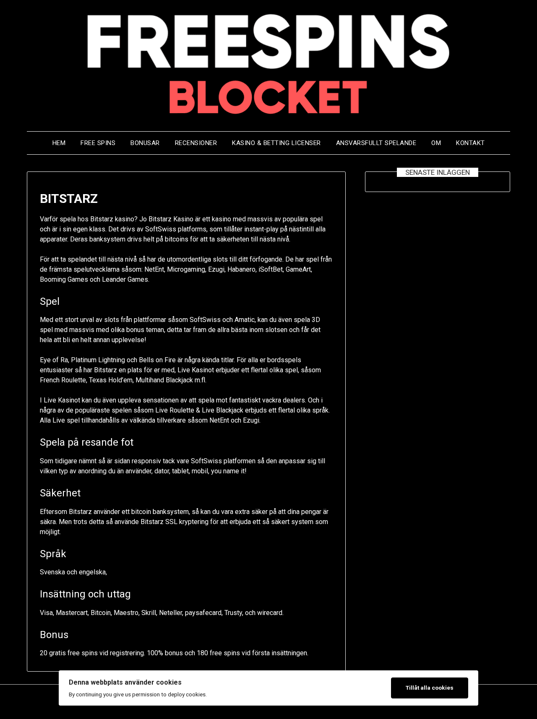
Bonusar (145, 143)
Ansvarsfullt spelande (376, 143)
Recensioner (196, 143)
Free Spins (98, 143)
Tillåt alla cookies (430, 687)
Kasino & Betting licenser (276, 143)
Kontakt (470, 143)
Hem (59, 143)
